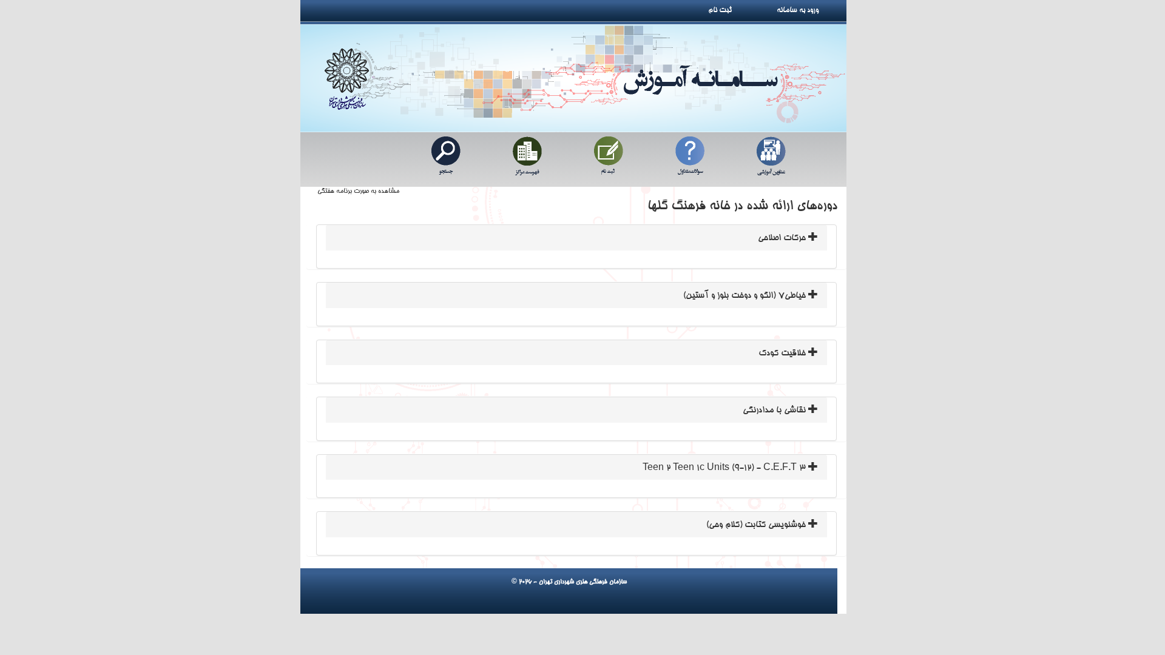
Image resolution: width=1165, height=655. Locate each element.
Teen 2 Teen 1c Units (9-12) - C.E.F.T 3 (725, 468)
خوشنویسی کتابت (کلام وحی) (757, 525)
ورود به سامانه (811, 10)
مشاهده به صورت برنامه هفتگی (358, 191)
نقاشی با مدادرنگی (775, 410)
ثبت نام (724, 10)
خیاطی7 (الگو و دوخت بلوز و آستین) (745, 296)
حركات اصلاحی (783, 238)
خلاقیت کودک (783, 353)
